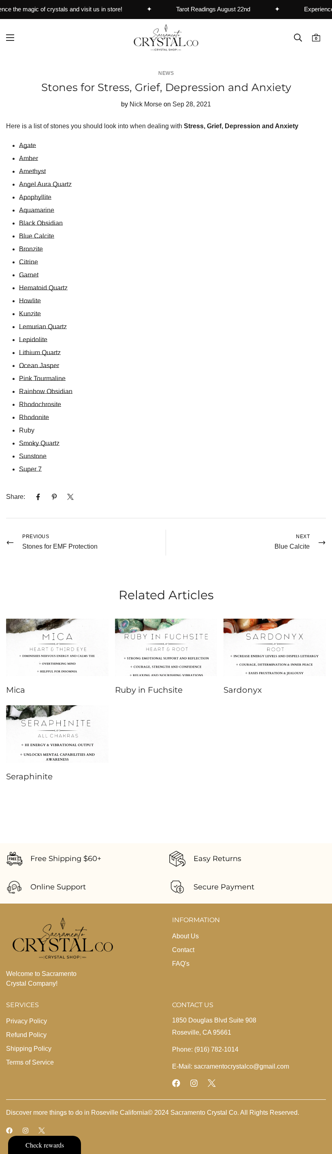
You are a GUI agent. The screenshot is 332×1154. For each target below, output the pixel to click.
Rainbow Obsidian (45, 391)
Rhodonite (34, 417)
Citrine (28, 262)
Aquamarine (36, 210)
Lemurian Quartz (43, 326)
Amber (28, 158)
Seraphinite (29, 776)
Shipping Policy (28, 1048)
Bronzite (31, 249)
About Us (185, 936)
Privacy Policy (26, 1021)
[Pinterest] (54, 497)
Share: (15, 496)
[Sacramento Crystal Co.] (166, 37)
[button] (316, 37)
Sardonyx (242, 690)
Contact (183, 949)
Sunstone (33, 456)
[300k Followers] (176, 1083)
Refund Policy (26, 1034)
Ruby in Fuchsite (149, 690)
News (166, 73)
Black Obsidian (41, 223)
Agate (27, 145)
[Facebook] (38, 497)
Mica (15, 690)
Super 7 (30, 469)
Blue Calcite (36, 236)
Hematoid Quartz (43, 287)
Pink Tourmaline (42, 378)
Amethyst (32, 171)
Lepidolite (33, 339)
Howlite (30, 300)
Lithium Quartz (40, 352)
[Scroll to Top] (316, 1110)
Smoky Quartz (39, 443)
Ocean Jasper (39, 365)
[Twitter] (70, 497)
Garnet (28, 275)
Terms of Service (30, 1062)
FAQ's (180, 963)
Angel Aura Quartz (45, 184)
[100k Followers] (194, 1083)
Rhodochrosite (40, 404)
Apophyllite (35, 197)
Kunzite (30, 313)
